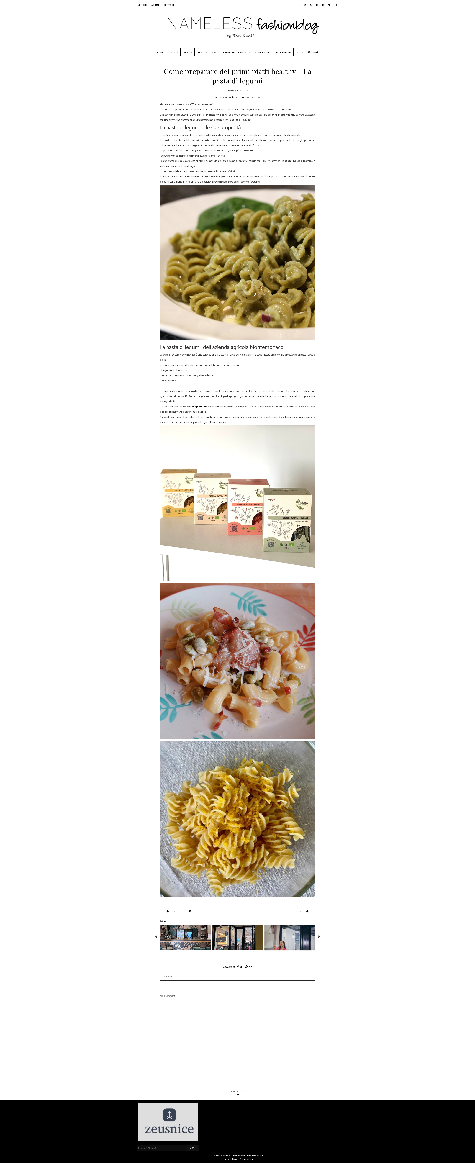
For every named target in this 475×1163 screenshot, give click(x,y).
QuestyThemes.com (242, 1159)
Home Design (263, 52)
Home (143, 5)
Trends (202, 52)
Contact (168, 5)
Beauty (188, 52)
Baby (215, 52)
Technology (283, 52)
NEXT (302, 911)
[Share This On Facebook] (237, 967)
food (238, 97)
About (155, 5)
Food (300, 52)
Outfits (173, 52)
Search (314, 52)
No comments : (254, 97)
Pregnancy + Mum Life (236, 52)
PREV (172, 911)
